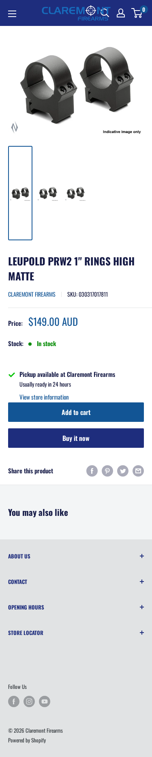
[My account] (121, 13)
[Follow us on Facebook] (13, 701)
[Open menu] (12, 14)
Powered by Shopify (27, 740)
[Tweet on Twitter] (122, 470)
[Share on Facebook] (92, 470)
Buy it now (76, 438)
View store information (44, 396)
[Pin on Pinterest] (107, 470)
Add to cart (76, 412)
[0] (137, 13)
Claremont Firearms (32, 294)
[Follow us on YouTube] (44, 701)
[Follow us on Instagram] (29, 701)
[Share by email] (138, 470)
